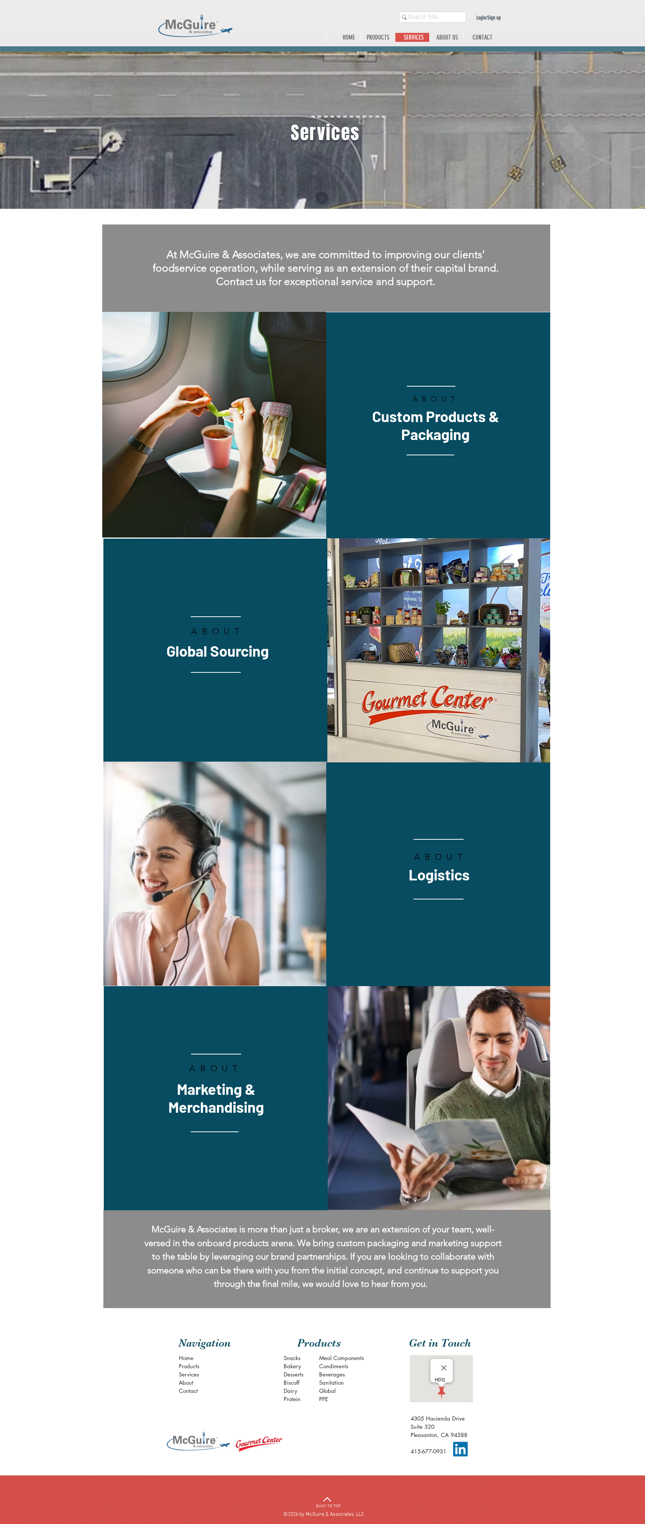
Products (189, 1366)
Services (189, 1374)
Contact (188, 1390)
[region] (215, 651)
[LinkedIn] (460, 1449)
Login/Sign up (488, 18)
